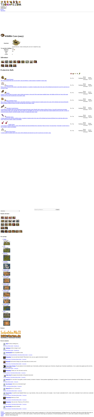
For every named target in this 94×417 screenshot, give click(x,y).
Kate (4, 311)
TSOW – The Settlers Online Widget (10, 386)
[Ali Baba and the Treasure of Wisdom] (6, 296)
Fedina (4, 239)
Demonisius (8, 357)
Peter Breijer (9, 393)
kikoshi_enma (6, 270)
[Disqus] (47, 153)
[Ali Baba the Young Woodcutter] (6, 289)
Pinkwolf (5, 253)
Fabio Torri (8, 375)
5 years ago (24, 395)
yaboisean (8, 348)
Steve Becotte (9, 384)
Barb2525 (8, 379)
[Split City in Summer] (6, 245)
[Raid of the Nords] (6, 317)
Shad (7, 343)
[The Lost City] (6, 325)
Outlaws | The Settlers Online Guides (10, 390)
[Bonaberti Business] (6, 310)
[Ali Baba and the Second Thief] (6, 303)
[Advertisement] (47, 22)
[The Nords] (6, 252)
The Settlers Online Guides (8, 345)
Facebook (3, 413)
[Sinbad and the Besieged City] (6, 275)
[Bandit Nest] (6, 260)
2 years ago (24, 359)
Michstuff (8, 361)
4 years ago (16, 381)
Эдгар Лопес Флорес (11, 366)
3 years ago (16, 368)
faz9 (4, 246)
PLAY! (2, 9)
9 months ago (16, 345)
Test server (3, 10)
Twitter (2, 414)
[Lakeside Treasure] (6, 268)
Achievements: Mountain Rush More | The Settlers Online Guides (15, 354)
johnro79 (8, 388)
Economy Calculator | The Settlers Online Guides (12, 395)
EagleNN (5, 261)
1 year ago (30, 354)
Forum (2, 411)
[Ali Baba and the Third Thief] (6, 282)
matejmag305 (9, 352)
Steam (2, 415)
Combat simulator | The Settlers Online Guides (12, 372)
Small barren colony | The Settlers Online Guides (12, 359)
